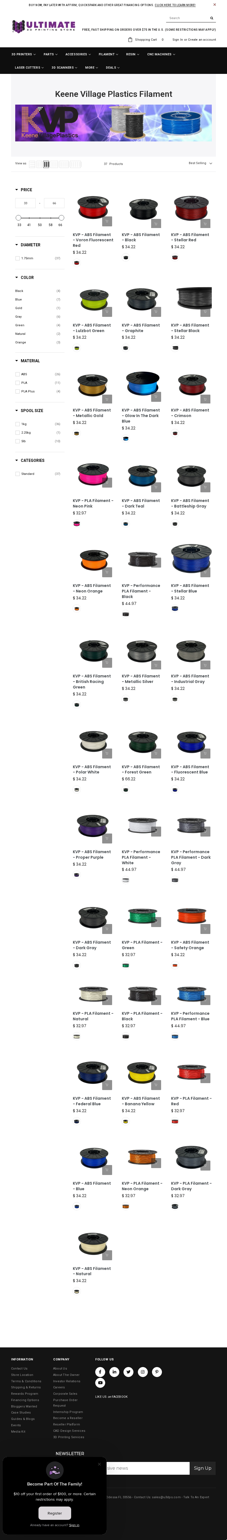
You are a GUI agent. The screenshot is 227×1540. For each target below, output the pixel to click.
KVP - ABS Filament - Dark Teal (141, 503)
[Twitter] (128, 1372)
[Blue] (175, 1036)
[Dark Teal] (126, 523)
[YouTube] (100, 1383)
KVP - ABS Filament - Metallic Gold (92, 413)
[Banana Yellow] (126, 1121)
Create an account (202, 40)
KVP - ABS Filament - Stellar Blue (190, 588)
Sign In (177, 40)
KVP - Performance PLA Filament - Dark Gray (191, 857)
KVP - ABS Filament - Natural (92, 1271)
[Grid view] (39, 164)
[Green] (126, 965)
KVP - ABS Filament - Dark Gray (92, 945)
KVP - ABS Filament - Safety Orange (190, 945)
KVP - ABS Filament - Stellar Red (190, 237)
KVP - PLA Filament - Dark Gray (191, 1186)
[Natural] (77, 1036)
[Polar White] (77, 789)
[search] (191, 18)
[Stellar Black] (175, 348)
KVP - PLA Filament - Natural (93, 1016)
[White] (126, 880)
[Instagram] (143, 1372)
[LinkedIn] (114, 1372)
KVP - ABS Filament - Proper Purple (92, 854)
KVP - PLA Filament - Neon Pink (93, 503)
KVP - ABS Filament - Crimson (190, 413)
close (214, 4)
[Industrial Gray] (175, 699)
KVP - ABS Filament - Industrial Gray (190, 679)
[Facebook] (100, 1372)
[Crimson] (175, 433)
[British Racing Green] (77, 704)
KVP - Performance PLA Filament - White (141, 857)
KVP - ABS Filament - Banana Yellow (141, 1101)
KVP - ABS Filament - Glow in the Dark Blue (141, 416)
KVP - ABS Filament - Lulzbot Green (92, 328)
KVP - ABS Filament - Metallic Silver (141, 679)
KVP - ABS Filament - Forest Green (141, 769)
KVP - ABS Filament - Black (141, 237)
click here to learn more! (175, 5)
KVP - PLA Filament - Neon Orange (142, 1186)
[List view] (32, 164)
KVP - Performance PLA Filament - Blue (190, 1016)
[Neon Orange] (77, 608)
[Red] (175, 1121)
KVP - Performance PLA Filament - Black (141, 591)
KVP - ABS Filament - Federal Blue (92, 1101)
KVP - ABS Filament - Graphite (141, 328)
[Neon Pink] (77, 523)
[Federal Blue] (77, 1121)
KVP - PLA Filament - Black (142, 1016)
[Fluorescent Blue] (175, 789)
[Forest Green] (126, 789)
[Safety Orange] (175, 965)
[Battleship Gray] (175, 523)
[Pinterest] (157, 1372)
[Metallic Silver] (126, 699)
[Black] (126, 257)
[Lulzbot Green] (77, 348)
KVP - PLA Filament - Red (191, 1101)
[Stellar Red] (175, 257)
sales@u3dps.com (166, 1497)
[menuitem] (24, 54)
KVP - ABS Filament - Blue (92, 1186)
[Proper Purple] (77, 875)
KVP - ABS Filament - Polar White (92, 769)
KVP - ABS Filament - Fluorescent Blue (190, 769)
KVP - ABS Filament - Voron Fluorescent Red (93, 240)
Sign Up (202, 1468)
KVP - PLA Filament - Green (142, 945)
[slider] (18, 218)
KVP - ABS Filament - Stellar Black (190, 328)
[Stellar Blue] (175, 608)
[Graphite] (126, 348)
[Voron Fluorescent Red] (77, 263)
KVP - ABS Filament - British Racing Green (92, 682)
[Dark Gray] (175, 880)
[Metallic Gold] (77, 433)
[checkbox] (40, 258)
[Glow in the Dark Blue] (126, 438)
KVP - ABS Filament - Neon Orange (92, 588)
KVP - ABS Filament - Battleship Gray (190, 503)
